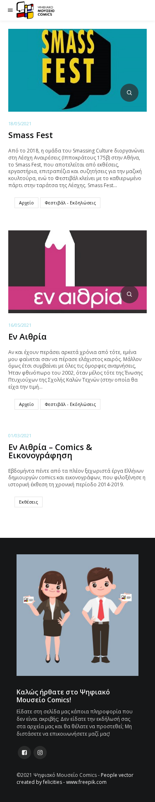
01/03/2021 (19, 435)
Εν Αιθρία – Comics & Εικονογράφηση (50, 451)
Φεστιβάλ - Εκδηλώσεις (70, 202)
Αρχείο (26, 202)
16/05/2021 (19, 325)
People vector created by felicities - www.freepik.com (75, 779)
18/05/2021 (19, 123)
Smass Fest (30, 135)
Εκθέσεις (28, 502)
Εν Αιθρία (27, 336)
